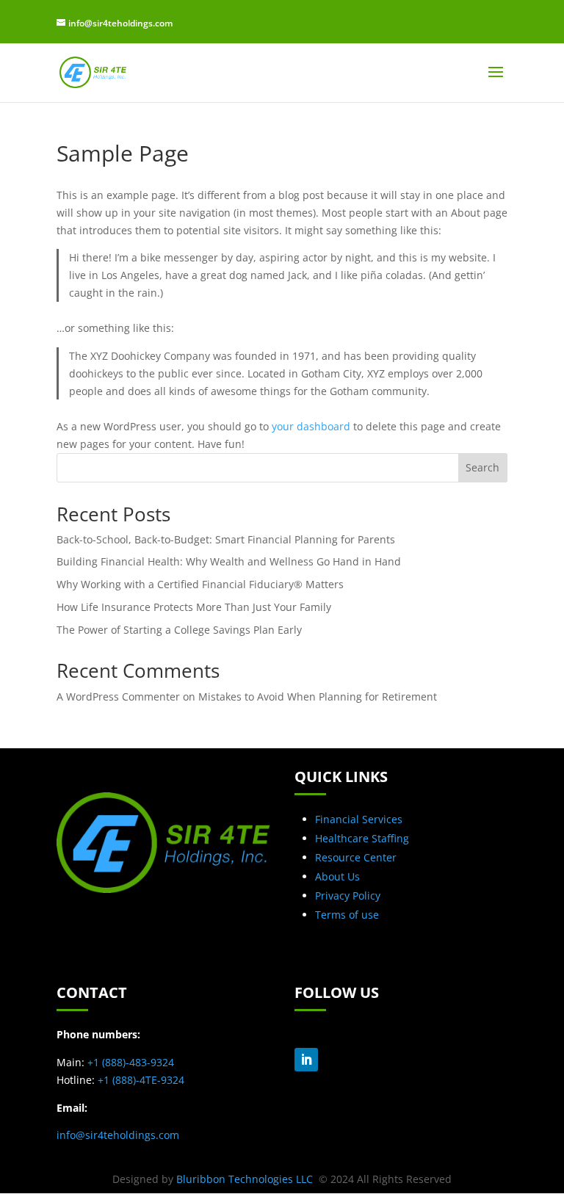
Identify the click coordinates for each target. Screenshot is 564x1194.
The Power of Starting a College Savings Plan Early (179, 630)
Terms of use (347, 915)
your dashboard (311, 426)
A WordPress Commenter (118, 696)
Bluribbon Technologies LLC (246, 1179)
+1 (130, 1062)
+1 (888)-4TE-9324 (141, 1080)
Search (482, 467)
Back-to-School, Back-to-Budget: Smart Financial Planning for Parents (226, 539)
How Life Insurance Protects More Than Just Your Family (194, 607)
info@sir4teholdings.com (118, 1135)
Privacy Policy (347, 895)
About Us (337, 876)
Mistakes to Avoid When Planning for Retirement (317, 696)
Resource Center (356, 857)
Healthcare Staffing (362, 838)
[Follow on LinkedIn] (306, 1059)
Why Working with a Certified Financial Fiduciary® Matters (200, 584)
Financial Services (358, 819)
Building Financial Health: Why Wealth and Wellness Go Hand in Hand (229, 561)
